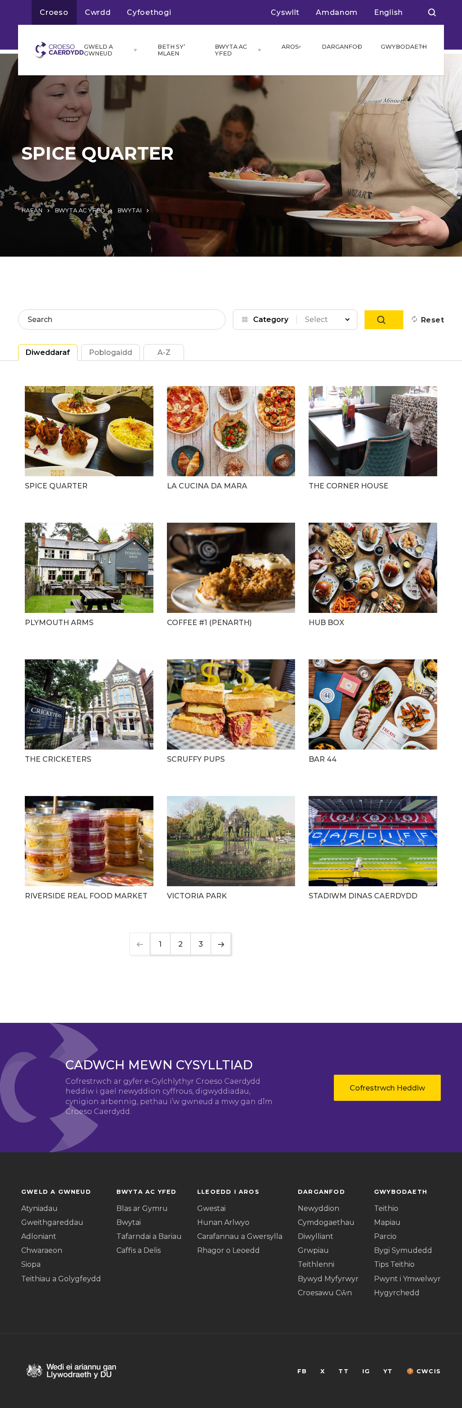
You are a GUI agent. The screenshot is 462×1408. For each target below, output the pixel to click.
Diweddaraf (48, 352)
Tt (343, 1371)
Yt (388, 1371)
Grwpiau (313, 1250)
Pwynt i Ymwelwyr (407, 1279)
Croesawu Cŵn (325, 1292)
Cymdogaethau (326, 1222)
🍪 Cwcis (424, 1371)
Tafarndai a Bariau (149, 1236)
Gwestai (211, 1208)
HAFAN (31, 210)
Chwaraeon (41, 1250)
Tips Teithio (394, 1264)
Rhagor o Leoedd (228, 1250)
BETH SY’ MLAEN (171, 50)
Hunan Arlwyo (223, 1222)
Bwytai (128, 1222)
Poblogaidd (110, 352)
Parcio (385, 1236)
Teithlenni (316, 1264)
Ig (366, 1371)
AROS (287, 46)
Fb (302, 1371)
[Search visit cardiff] (432, 12)
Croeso (54, 12)
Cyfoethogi (149, 12)
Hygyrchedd (397, 1292)
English (388, 12)
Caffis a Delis (138, 1250)
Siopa (31, 1264)
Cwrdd (98, 12)
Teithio (386, 1208)
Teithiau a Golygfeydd (61, 1279)
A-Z (164, 352)
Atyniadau (39, 1208)
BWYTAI (129, 210)
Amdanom (337, 12)
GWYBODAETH (398, 46)
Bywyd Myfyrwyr (328, 1279)
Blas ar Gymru (142, 1208)
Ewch (384, 319)
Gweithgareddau (52, 1222)
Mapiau (387, 1222)
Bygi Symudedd (403, 1250)
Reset (432, 320)
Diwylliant (315, 1236)
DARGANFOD (337, 46)
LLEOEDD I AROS (228, 1191)
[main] (231, 704)
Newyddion (318, 1208)
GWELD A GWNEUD (98, 50)
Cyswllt (285, 12)
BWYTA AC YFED (231, 50)
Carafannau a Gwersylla (239, 1236)
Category (270, 319)
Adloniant (38, 1236)
